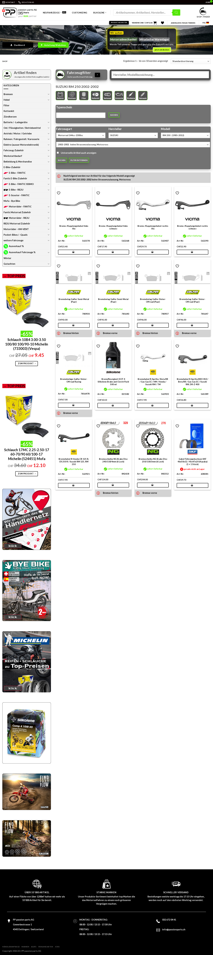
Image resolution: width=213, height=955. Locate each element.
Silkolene (98, 12)
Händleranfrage (11, 947)
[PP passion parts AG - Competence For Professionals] (19, 12)
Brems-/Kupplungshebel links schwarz (113, 227)
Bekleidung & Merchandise (18, 161)
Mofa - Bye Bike (12, 201)
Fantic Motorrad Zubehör (17, 212)
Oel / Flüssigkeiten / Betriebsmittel (22, 128)
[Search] (176, 12)
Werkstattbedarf (13, 156)
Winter (7, 258)
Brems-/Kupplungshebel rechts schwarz (192, 227)
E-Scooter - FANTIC (19, 195)
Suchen (114, 115)
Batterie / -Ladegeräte (15, 122)
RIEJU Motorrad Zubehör (17, 223)
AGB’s (33, 947)
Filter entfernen (78, 160)
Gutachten (9, 263)
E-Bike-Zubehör (12, 167)
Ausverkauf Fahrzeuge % (22, 252)
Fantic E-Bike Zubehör (15, 178)
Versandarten (45, 947)
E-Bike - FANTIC (17, 172)
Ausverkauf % (16, 246)
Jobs (57, 947)
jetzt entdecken (162, 50)
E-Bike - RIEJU (16, 189)
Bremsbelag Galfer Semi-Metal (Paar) (74, 300)
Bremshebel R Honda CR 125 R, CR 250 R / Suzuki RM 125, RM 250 (74, 461)
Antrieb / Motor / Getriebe (18, 133)
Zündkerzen (10, 116)
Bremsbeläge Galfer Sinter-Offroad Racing (73, 380)
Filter (6, 105)
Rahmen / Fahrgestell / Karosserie (21, 139)
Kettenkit (9, 111)
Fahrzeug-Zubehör (14, 150)
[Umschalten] (48, 94)
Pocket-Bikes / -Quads (15, 234)
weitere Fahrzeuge (13, 240)
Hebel (7, 99)
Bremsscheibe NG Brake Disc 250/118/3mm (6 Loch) (153, 460)
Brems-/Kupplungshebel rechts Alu (153, 227)
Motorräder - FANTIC (20, 206)
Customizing (79, 12)
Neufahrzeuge (51, 12)
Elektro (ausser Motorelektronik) (21, 144)
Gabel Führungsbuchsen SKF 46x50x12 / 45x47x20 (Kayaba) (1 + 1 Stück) (192, 461)
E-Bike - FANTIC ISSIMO (21, 184)
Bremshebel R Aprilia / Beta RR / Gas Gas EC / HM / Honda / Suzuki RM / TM (153, 382)
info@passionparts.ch (173, 929)
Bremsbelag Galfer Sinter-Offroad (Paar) (153, 300)
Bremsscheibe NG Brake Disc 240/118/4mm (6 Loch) (113, 460)
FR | (204, 23)
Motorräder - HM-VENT (16, 229)
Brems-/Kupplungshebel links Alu (73, 227)
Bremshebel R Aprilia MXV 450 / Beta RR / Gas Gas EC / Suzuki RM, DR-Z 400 (192, 382)
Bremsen (8, 94)
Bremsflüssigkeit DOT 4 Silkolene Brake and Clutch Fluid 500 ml (113, 382)
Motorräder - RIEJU (19, 218)
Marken (25, 947)
